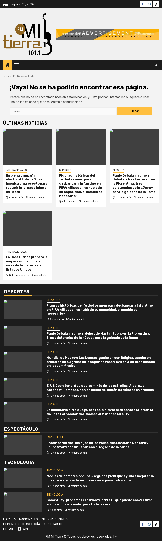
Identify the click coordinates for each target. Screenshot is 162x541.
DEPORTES (65, 170)
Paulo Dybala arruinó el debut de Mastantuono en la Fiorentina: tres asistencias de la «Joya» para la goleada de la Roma (134, 184)
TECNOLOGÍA (55, 470)
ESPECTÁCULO (56, 437)
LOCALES (9, 519)
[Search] (156, 65)
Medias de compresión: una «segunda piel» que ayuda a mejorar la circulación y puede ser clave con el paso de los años (100, 478)
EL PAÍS (8, 529)
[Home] (7, 65)
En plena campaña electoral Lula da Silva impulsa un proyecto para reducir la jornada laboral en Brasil (27, 184)
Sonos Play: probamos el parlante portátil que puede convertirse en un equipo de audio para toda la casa (100, 502)
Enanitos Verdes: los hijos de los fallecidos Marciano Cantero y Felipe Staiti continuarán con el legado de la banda (97, 445)
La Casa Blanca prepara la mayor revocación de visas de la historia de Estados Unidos (27, 263)
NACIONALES (28, 519)
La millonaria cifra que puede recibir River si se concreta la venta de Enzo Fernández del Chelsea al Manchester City (100, 412)
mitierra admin (37, 197)
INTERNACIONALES (16, 170)
